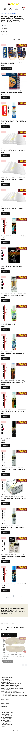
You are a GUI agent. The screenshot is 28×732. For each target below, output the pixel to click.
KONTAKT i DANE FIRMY (7, 712)
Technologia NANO (6, 682)
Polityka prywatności (6, 721)
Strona (14, 39)
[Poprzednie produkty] (12, 596)
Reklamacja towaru (5, 723)
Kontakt (3, 726)
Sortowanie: (4, 31)
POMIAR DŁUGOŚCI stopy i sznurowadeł (11, 683)
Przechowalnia (4, 706)
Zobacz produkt (6, 68)
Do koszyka (5, 97)
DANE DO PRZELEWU (6, 718)
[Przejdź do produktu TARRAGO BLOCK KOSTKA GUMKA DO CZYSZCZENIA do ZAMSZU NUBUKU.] (14, 255)
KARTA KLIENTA (5, 714)
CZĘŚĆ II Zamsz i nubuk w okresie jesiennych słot (13, 688)
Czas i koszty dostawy (6, 717)
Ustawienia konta (5, 704)
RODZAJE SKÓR (5, 679)
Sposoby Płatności (5, 720)
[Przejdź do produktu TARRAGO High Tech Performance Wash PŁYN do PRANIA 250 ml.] (14, 313)
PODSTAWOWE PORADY (7, 677)
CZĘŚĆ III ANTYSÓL (6, 689)
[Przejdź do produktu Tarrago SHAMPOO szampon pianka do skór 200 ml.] (14, 429)
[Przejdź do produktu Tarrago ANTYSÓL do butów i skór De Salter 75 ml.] (14, 226)
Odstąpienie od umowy (6, 724)
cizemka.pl (3, 13)
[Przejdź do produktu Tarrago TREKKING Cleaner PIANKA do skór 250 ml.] (14, 574)
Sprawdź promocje (9, 635)
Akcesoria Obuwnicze (12, 13)
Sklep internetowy (12, 730)
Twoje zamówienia (5, 703)
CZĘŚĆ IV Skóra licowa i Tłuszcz (9, 691)
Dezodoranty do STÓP (6, 680)
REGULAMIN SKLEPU (6, 715)
